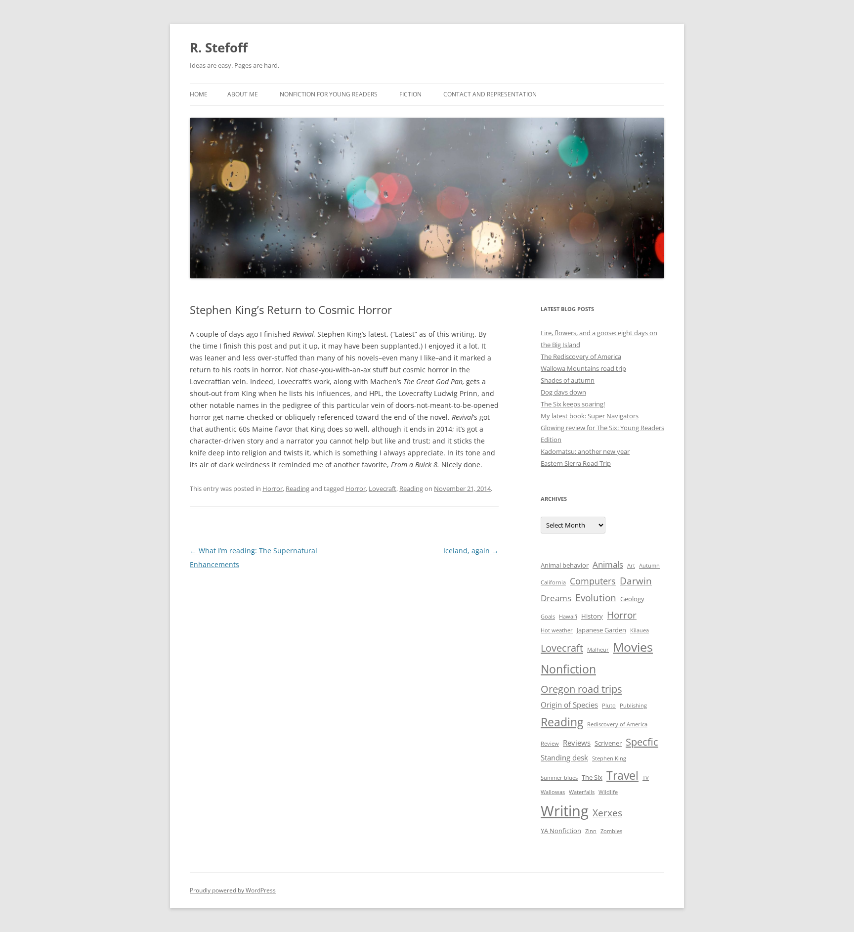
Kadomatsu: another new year (585, 451)
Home (199, 94)
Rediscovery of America (617, 724)
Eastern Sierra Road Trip (576, 463)
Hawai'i (568, 616)
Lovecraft (382, 488)
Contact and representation (490, 94)
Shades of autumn (568, 380)
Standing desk (564, 757)
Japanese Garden (601, 629)
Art (631, 565)
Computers (593, 581)
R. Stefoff (219, 47)
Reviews (577, 743)
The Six (592, 777)
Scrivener (608, 743)
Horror (272, 488)
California (553, 582)
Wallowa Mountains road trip (583, 368)
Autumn (649, 565)
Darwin (636, 581)
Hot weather (557, 630)
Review (550, 743)
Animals (608, 564)
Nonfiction (568, 669)
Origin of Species (569, 705)
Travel (622, 775)
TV (645, 777)
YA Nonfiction (561, 830)
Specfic (642, 742)
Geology (632, 598)
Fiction (410, 94)
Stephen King (609, 758)
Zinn (591, 831)
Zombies (611, 831)
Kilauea (639, 630)
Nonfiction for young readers (329, 94)
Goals (548, 616)
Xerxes (607, 812)
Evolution (595, 597)
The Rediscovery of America (581, 356)
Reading (297, 488)
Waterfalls (582, 792)
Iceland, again (471, 550)
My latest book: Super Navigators (590, 415)
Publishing (633, 705)
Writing (565, 811)
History (592, 616)
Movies (633, 647)
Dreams (556, 598)
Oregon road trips (581, 689)
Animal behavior (565, 565)
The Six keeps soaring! (573, 403)
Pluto (609, 705)
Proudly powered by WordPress (233, 890)
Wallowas (553, 792)
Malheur (598, 649)
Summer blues (559, 777)
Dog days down (563, 392)
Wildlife (608, 792)
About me (242, 94)
